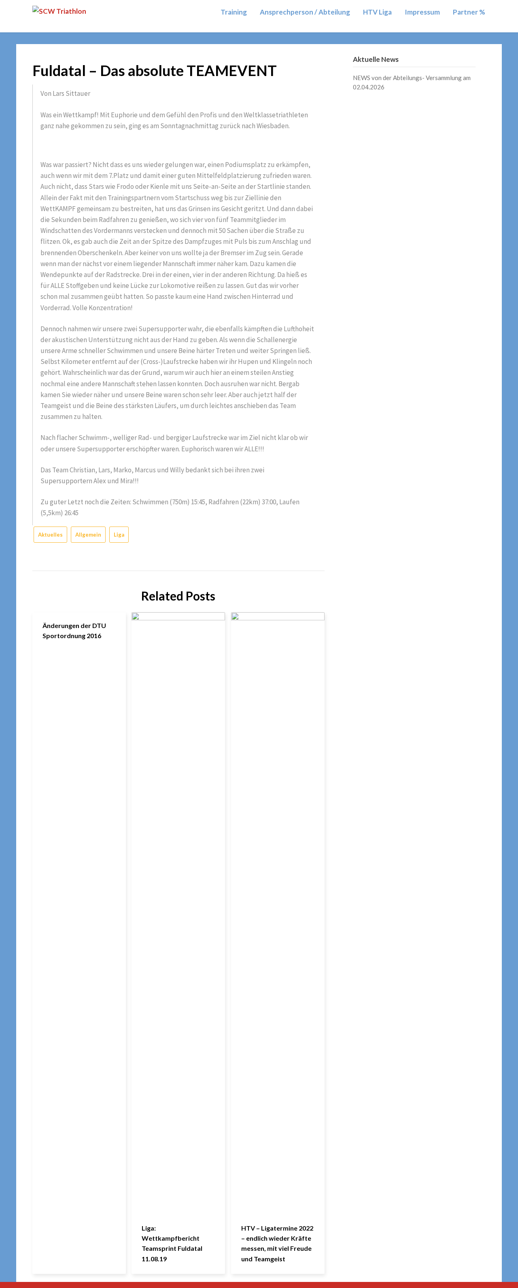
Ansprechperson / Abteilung (305, 12)
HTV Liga (377, 12)
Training (234, 12)
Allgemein (88, 534)
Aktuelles (50, 534)
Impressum (422, 12)
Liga (119, 534)
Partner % (469, 12)
